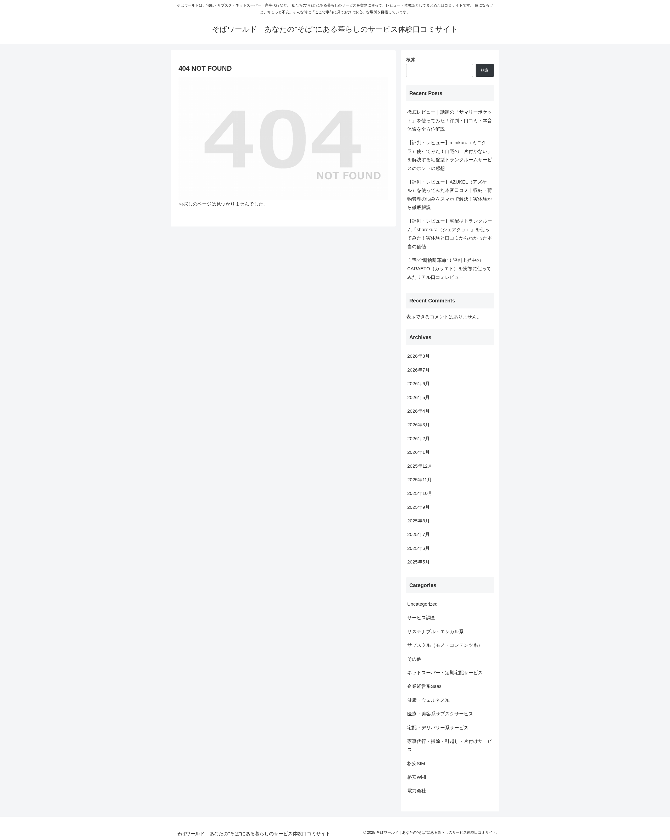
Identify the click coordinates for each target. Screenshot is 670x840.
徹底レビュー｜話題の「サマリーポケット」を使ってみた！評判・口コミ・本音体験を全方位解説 (449, 120)
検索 (411, 59)
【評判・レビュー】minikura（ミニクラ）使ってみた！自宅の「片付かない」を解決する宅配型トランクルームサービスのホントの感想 (449, 155)
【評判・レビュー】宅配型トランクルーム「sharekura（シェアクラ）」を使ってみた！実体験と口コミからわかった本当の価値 (449, 233)
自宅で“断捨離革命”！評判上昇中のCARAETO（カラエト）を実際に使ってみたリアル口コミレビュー (449, 269)
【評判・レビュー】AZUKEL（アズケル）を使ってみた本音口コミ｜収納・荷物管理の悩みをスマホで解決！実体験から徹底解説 (449, 194)
